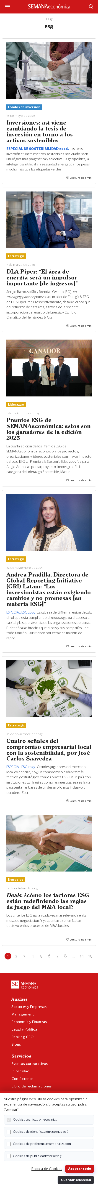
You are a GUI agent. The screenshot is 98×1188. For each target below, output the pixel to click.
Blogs (16, 1044)
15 (90, 956)
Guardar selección (76, 1180)
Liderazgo (16, 404)
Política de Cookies (46, 1169)
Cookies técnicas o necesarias (35, 1119)
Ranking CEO (22, 1037)
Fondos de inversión (24, 107)
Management (22, 1014)
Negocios (15, 879)
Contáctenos (22, 1079)
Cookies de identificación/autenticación (41, 1131)
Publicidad (20, 1071)
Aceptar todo (79, 1168)
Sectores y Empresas (28, 1007)
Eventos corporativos (29, 1064)
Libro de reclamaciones (31, 1086)
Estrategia (16, 256)
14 (82, 956)
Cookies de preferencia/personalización (42, 1143)
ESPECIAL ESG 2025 (21, 612)
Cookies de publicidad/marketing (37, 1156)
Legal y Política (24, 1029)
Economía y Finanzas (29, 1022)
